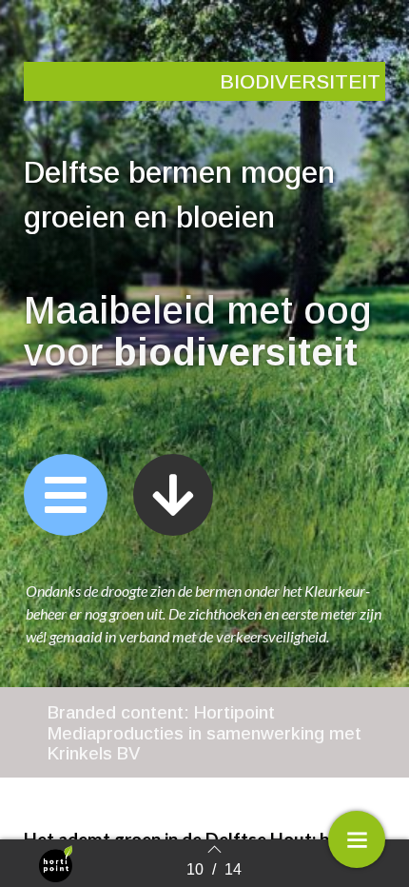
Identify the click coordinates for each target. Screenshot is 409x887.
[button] (65, 495)
